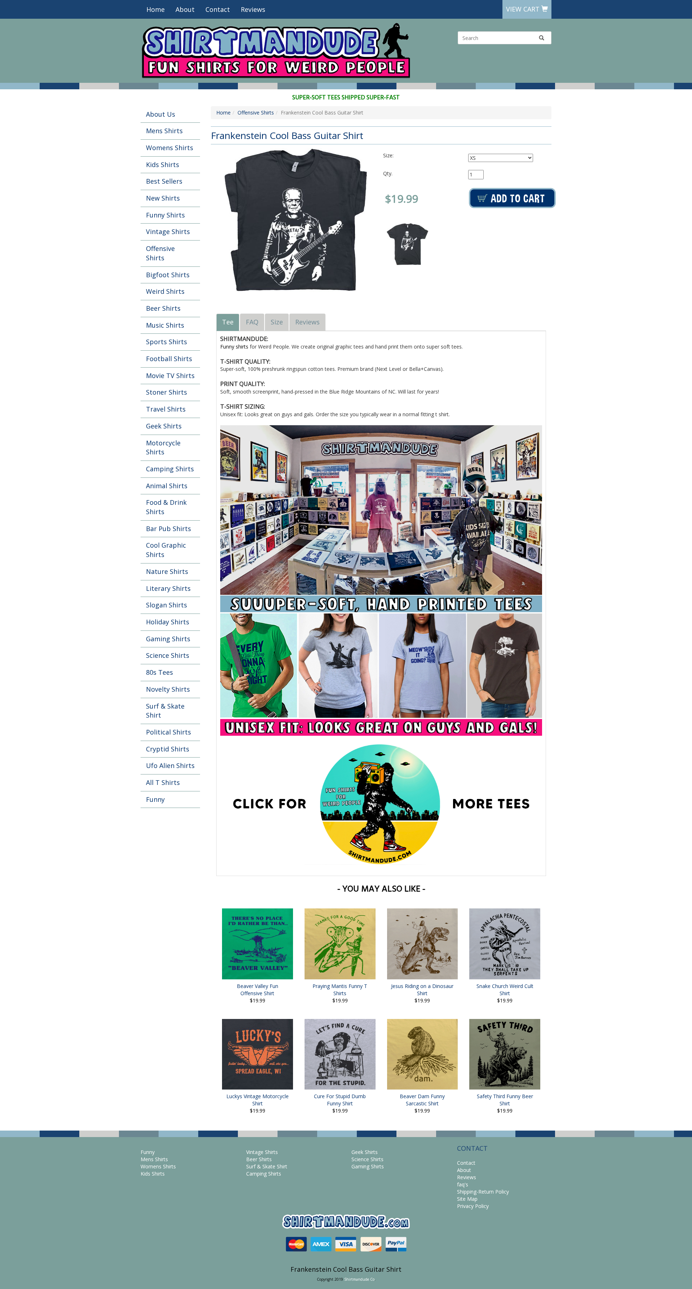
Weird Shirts (165, 291)
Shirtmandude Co (359, 1279)
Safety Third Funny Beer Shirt (505, 1100)
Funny (155, 799)
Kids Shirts (162, 164)
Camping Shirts (170, 468)
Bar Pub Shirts (168, 528)
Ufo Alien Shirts (170, 765)
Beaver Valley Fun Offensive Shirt (257, 990)
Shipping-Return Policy (483, 1191)
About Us (160, 114)
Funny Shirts (165, 215)
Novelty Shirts (168, 689)
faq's (462, 1184)
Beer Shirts (163, 308)
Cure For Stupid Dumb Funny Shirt (340, 1100)
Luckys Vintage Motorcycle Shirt (257, 1100)
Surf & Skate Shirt (165, 711)
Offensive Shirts (160, 253)
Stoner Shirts (166, 392)
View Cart (523, 9)
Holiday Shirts (167, 621)
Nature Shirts (167, 571)
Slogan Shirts (166, 605)
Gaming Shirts (168, 638)
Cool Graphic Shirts (166, 550)
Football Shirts (169, 358)
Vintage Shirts (168, 231)
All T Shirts (163, 782)
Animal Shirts (166, 485)
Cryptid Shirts (167, 749)
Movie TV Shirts (170, 375)
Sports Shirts (166, 341)
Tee (228, 322)
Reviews (253, 9)
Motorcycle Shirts (163, 448)
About (185, 9)
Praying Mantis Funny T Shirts (339, 990)
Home (155, 9)
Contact (217, 9)
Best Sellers (164, 181)
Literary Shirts (168, 588)
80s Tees (159, 672)
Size (277, 322)
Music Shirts (165, 325)
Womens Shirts (169, 147)
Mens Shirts (164, 130)
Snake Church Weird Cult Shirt (504, 990)
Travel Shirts (166, 409)
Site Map (467, 1198)
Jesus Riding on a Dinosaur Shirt (422, 990)
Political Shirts (168, 732)
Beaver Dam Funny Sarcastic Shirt (422, 1100)
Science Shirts (167, 655)
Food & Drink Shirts (166, 507)
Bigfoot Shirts (168, 274)
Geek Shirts (164, 426)
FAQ (252, 322)
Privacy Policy (473, 1206)
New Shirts (163, 198)
